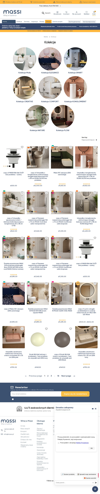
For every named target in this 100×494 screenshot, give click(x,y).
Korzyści (23, 431)
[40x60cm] (28, 211)
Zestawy (26, 21)
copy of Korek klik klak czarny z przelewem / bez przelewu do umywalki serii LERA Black (62, 357)
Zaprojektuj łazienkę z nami (42, 457)
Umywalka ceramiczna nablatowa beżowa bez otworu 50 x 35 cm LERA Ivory (86, 354)
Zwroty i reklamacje (41, 429)
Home (46, 37)
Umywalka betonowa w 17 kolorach (42, 469)
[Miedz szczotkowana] (36, 211)
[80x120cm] (32, 211)
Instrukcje (40, 447)
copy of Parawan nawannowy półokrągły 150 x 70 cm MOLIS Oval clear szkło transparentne (38, 221)
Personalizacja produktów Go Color (42, 434)
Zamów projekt (57, 21)
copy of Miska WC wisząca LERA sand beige (13, 310)
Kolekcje (19, 21)
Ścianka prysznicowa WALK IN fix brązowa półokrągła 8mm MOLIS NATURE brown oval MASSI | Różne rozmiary (13, 266)
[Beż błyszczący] (28, 166)
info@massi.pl (9, 434)
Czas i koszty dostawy (41, 453)
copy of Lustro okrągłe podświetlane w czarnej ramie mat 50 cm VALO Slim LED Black (86, 311)
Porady (42, 21)
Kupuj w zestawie (89, 2)
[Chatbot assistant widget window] (76, 445)
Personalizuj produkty (64, 2)
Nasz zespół (25, 428)
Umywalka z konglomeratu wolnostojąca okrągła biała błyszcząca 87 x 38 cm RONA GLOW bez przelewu (86, 175)
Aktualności (25, 437)
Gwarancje (41, 450)
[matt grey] (7, 166)
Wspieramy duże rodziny (27, 445)
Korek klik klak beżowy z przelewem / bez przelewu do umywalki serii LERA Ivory (38, 356)
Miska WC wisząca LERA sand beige (62, 173)
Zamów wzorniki (39, 2)
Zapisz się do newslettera (75, 394)
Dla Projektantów (74, 22)
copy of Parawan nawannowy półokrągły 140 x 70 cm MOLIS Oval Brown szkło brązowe (62, 221)
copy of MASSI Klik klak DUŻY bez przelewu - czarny (13, 173)
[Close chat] (95, 489)
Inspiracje (34, 21)
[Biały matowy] (11, 166)
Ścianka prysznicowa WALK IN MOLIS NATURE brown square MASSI (38, 311)
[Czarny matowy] (9, 166)
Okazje (48, 21)
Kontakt (23, 442)
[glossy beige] (4, 166)
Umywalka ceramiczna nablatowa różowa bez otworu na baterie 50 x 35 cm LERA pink (13, 354)
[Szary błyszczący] (34, 166)
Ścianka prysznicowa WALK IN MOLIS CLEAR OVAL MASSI (62, 310)
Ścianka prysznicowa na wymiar (42, 463)
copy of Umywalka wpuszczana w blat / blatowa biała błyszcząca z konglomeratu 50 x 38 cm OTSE (14, 221)
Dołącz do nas (26, 439)
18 (58, 376)
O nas (23, 426)
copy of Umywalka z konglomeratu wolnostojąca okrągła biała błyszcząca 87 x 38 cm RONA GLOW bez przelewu (38, 176)
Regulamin (41, 439)
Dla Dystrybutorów (89, 22)
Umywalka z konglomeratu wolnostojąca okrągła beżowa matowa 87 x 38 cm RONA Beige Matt (86, 221)
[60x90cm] (30, 211)
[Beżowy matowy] (32, 166)
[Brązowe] (36, 166)
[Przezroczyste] (30, 166)
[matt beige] (6, 166)
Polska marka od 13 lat (14, 2)
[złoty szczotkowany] (34, 211)
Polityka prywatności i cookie (42, 443)
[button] (94, 13)
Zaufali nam (25, 434)
